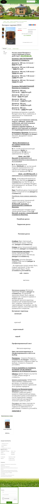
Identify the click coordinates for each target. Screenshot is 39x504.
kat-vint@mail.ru (4, 445)
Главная (4, 21)
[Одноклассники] (32, 24)
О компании (3, 456)
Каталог (8, 21)
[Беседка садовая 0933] (3, 29)
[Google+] (35, 24)
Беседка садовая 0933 (7, 429)
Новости (2, 458)
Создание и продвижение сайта (6, 486)
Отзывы (9, 48)
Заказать (9, 502)
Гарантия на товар (12, 456)
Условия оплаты (11, 458)
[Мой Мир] (33, 24)
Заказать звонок (24, 6)
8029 (27, 35)
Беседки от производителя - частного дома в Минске (18, 21)
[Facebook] (30, 24)
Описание (4, 48)
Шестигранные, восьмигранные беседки (9, 22)
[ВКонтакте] (29, 24)
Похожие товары (16, 48)
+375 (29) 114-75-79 (4, 443)
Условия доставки (12, 459)
